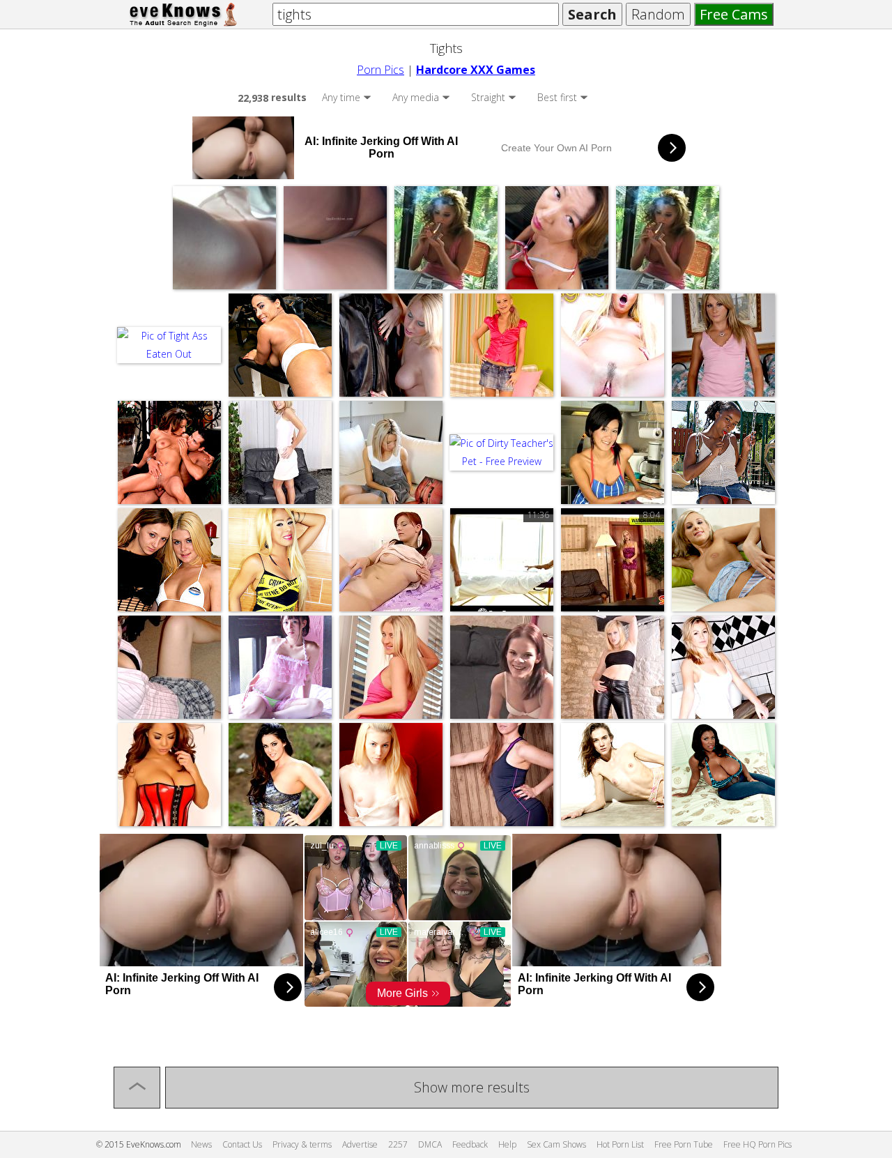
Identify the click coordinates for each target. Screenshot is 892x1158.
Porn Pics (380, 69)
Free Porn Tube (683, 1144)
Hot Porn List (620, 1144)
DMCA (430, 1144)
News (201, 1144)
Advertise (360, 1144)
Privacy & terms (302, 1144)
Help (507, 1144)
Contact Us (242, 1144)
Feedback (470, 1144)
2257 (398, 1144)
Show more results (472, 1087)
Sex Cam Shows (556, 1144)
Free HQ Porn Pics (757, 1144)
